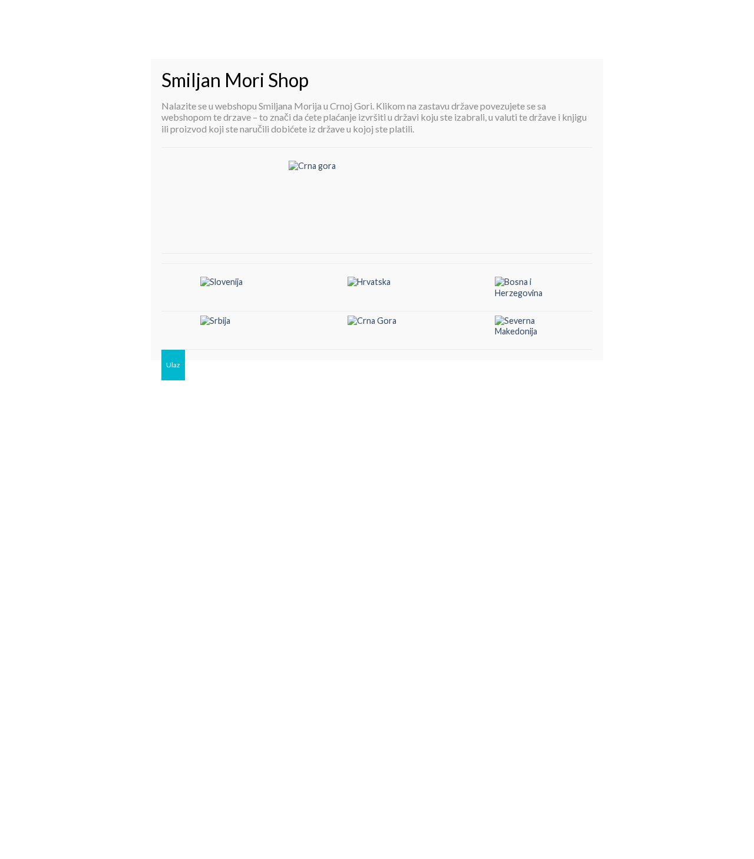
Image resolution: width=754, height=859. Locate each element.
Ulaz (173, 364)
